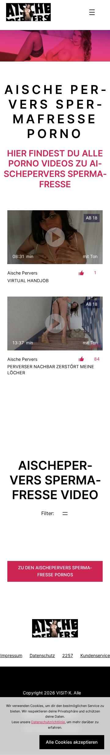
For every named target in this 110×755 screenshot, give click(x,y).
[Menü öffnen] (92, 12)
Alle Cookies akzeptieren (72, 742)
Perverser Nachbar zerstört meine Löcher (50, 369)
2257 (67, 655)
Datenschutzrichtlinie (48, 722)
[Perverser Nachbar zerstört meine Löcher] (55, 323)
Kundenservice (95, 655)
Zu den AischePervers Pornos (55, 571)
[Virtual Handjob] (55, 237)
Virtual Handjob (28, 280)
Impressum (11, 655)
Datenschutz (42, 655)
